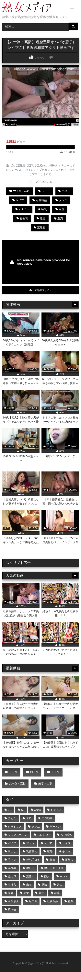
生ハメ (64, 876)
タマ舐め (66, 834)
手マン (12, 859)
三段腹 (41, 227)
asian (37, 809)
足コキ (33, 901)
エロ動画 (46, 818)
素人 (59, 884)
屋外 (49, 851)
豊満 (60, 218)
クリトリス (15, 826)
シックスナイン (17, 834)
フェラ (46, 191)
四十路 (34, 772)
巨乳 (44, 209)
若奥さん (13, 901)
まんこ (12, 818)
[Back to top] (68, 960)
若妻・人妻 (45, 783)
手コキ (66, 851)
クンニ (63, 200)
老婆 (57, 892)
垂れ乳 (24, 218)
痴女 (29, 884)
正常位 (69, 859)
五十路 (55, 772)
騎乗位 (12, 909)
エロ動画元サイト (42, 290)
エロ (29, 818)
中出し (66, 191)
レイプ (20, 200)
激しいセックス (54, 868)
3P (9, 809)
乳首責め (31, 851)
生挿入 (12, 884)
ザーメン (55, 826)
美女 (26, 892)
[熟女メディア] (33, 8)
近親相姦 (41, 200)
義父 (41, 892)
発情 (44, 884)
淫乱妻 (12, 868)
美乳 (10, 892)
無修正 (30, 876)
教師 (52, 859)
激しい (30, 868)
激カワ (12, 876)
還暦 (42, 218)
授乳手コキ (33, 859)
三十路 (13, 772)
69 (22, 809)
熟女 (47, 876)
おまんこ (56, 809)
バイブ (12, 843)
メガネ (48, 843)
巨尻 (61, 209)
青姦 (70, 901)
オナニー (23, 209)
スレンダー (44, 834)
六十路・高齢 (21, 191)
